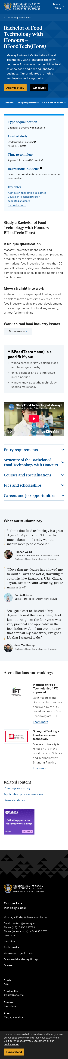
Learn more (40, 721)
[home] (22, 7)
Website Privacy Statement (30, 1040)
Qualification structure (54, 102)
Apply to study (15, 87)
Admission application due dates (27, 192)
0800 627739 (27, 927)
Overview (9, 102)
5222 (13, 935)
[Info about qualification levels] (35, 142)
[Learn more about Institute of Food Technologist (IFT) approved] (16, 692)
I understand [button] (14, 1051)
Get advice (39, 87)
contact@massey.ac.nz (26, 923)
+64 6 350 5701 (39, 931)
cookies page (11, 1043)
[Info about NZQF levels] (24, 146)
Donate (8, 965)
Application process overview (23, 794)
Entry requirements (28, 102)
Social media (11, 947)
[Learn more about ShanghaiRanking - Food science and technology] (16, 736)
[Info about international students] (41, 168)
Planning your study (17, 788)
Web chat (9, 941)
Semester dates (17, 205)
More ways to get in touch (19, 953)
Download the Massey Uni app (21, 959)
